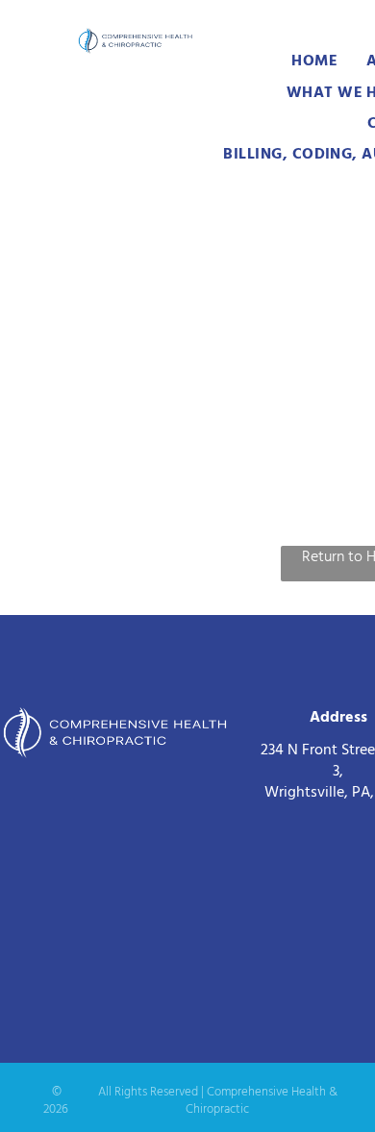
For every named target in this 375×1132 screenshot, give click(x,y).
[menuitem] (314, 60)
